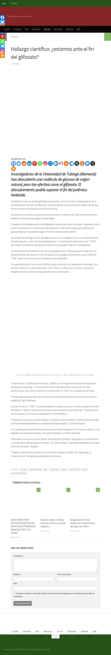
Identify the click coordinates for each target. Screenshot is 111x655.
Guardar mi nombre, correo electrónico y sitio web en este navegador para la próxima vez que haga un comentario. (54, 595)
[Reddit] (24, 163)
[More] (13, 168)
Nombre (17, 574)
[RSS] (82, 163)
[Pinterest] (34, 163)
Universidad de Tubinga (19, 473)
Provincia (17, 29)
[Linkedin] (29, 163)
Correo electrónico (64, 574)
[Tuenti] (50, 163)
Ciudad (7, 29)
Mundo (47, 29)
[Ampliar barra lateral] (107, 37)
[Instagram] (45, 163)
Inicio (4, 3)
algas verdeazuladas (35, 469)
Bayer (46, 469)
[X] (76, 163)
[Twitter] (18, 163)
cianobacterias (54, 469)
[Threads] (92, 163)
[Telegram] (71, 163)
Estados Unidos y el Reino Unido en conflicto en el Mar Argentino (53, 523)
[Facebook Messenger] (87, 163)
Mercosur (36, 29)
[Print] (66, 163)
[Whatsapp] (39, 163)
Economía (58, 29)
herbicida (84, 469)
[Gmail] (61, 163)
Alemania (23, 469)
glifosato (64, 469)
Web (15, 583)
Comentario (19, 556)
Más (78, 29)
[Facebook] (13, 163)
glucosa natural (74, 469)
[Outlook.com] (55, 163)
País (26, 29)
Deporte (69, 29)
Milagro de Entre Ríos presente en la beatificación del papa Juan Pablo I (82, 523)
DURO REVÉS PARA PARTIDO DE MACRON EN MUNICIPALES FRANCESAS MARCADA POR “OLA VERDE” (23, 526)
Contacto (13, 3)
